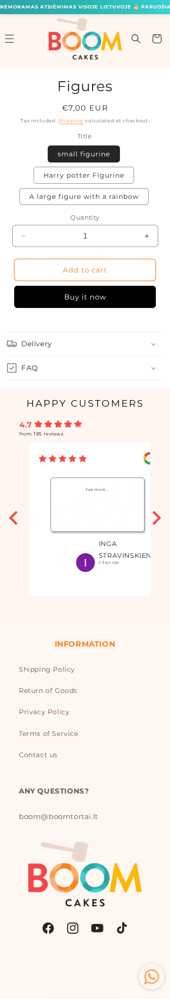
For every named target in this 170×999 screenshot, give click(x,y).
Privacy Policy (44, 712)
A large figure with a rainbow (84, 196)
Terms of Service (48, 733)
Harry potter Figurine (83, 175)
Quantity (84, 217)
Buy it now (85, 296)
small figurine (84, 154)
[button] (136, 38)
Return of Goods (48, 690)
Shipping (71, 121)
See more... (97, 489)
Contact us (38, 755)
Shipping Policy (47, 669)
